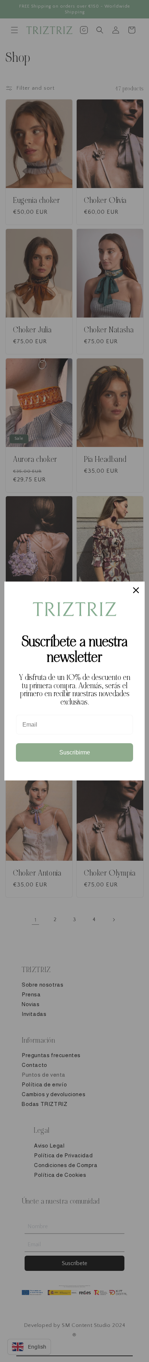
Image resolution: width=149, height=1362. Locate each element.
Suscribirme (74, 752)
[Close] (136, 590)
